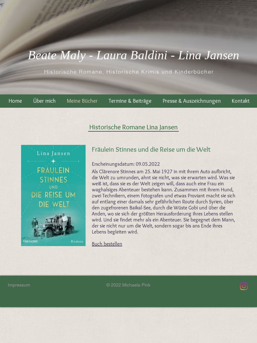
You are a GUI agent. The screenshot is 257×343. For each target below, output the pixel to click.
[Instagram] (244, 286)
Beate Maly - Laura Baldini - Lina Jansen (133, 55)
